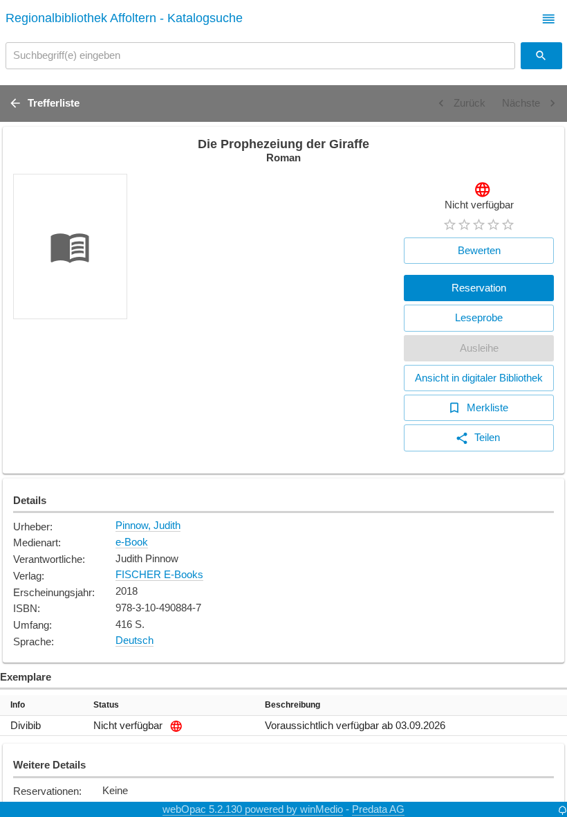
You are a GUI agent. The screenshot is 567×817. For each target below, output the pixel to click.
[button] (548, 19)
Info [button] (17, 705)
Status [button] (106, 705)
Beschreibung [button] (292, 705)
